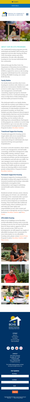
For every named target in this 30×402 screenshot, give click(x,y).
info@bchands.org (15, 361)
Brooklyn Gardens (18, 128)
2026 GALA (15, 6)
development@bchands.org (15, 366)
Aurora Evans (24, 236)
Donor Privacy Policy (18, 398)
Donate (15, 2)
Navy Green (5, 240)
